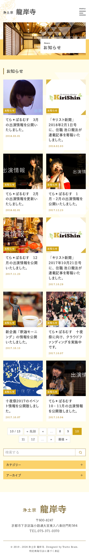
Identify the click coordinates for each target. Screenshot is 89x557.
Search (80, 452)
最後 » (63, 439)
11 (23, 439)
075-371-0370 (48, 531)
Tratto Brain (70, 547)
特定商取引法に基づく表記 (44, 551)
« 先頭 (31, 431)
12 (33, 439)
